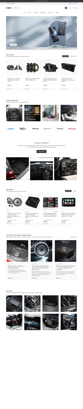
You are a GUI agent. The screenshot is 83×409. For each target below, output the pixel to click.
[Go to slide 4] (43, 48)
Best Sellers (68, 190)
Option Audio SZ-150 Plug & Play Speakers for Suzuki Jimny (13, 80)
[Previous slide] (70, 47)
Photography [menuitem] (42, 12)
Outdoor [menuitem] (35, 12)
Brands (8, 3)
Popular (74, 190)
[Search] (66, 8)
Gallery (13, 3)
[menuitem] (8, 3)
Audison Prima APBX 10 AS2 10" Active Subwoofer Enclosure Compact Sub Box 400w (32, 215)
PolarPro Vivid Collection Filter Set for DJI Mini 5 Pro (32, 79)
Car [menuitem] (25, 12)
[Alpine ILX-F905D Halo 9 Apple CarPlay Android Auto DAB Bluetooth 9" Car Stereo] (68, 202)
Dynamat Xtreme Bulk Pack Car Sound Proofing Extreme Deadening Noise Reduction (50, 215)
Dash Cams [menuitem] (50, 12)
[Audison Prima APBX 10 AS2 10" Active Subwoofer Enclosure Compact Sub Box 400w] (32, 202)
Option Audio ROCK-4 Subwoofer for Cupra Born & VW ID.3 (67, 80)
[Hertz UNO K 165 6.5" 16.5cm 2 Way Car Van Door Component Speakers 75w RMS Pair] (14, 202)
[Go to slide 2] (39, 48)
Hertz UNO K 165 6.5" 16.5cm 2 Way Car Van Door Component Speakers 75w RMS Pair (14, 215)
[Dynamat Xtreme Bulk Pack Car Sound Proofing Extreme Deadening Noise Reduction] (50, 202)
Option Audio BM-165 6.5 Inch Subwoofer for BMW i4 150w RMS (50, 80)
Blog (71, 3)
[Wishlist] (73, 8)
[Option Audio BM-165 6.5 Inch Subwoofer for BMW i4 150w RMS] (50, 67)
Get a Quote (41, 151)
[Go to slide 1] (37, 48)
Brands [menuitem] (57, 12)
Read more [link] (10, 278)
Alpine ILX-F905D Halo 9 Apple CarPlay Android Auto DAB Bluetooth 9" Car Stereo (68, 215)
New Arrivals (65, 56)
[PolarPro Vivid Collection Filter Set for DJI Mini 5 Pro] (32, 67)
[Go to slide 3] (41, 48)
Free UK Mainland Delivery (42, 1)
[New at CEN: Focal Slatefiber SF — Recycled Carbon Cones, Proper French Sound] (41, 251)
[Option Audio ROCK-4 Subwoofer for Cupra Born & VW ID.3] (68, 67)
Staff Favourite (73, 56)
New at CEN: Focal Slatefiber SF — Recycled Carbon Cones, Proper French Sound (41, 267)
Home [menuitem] (30, 12)
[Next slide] (74, 47)
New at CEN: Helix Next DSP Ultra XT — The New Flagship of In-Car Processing (65, 267)
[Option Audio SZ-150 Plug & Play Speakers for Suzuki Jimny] (14, 67)
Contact (75, 3)
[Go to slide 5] (45, 48)
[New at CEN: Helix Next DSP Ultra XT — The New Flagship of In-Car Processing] (65, 251)
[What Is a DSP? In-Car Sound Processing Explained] (17, 251)
